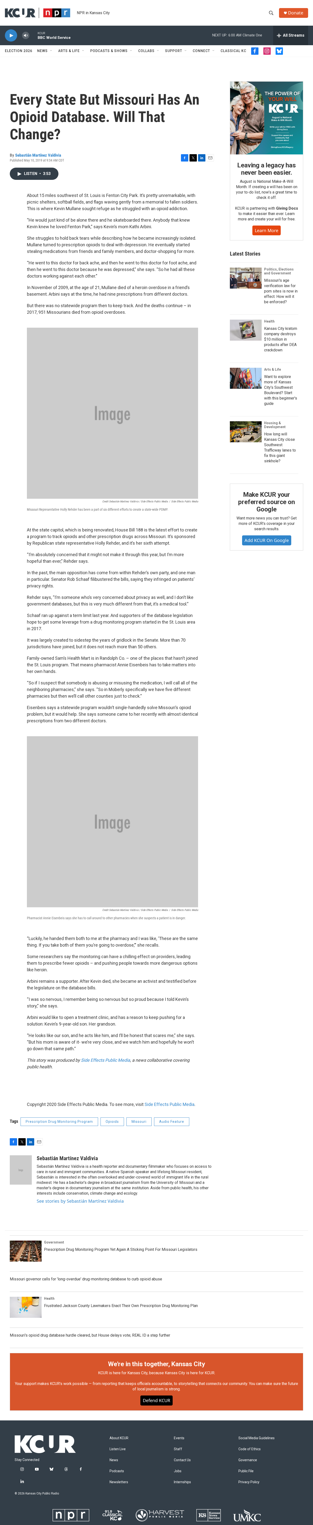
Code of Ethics (249, 1449)
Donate (295, 12)
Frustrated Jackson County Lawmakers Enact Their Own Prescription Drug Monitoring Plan (121, 1305)
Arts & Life (69, 51)
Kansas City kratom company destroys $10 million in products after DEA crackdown (280, 339)
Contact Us (182, 1460)
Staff (178, 1449)
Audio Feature (171, 1122)
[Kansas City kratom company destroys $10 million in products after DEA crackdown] (246, 330)
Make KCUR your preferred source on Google (266, 502)
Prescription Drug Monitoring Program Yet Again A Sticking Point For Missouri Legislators (120, 1249)
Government (54, 1242)
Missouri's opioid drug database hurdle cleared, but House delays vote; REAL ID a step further (90, 1335)
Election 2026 (18, 51)
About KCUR (119, 1438)
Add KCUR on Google (267, 540)
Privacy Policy (248, 1482)
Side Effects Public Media (105, 1060)
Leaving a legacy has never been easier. (266, 169)
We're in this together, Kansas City (156, 1364)
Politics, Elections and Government (279, 271)
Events (179, 1438)
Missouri (139, 1122)
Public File (246, 1471)
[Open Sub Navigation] (51, 51)
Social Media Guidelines (256, 1438)
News (42, 51)
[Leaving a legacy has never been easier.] (266, 118)
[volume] (26, 35)
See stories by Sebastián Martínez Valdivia (80, 1201)
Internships (182, 1482)
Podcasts (117, 1471)
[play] (11, 35)
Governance (247, 1460)
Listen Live (118, 1449)
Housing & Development (275, 425)
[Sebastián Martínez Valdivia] (21, 1170)
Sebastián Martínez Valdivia (38, 155)
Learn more (266, 230)
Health (269, 321)
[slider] (33, 35)
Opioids (112, 1122)
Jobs (177, 1471)
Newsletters (119, 1482)
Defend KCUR (156, 1400)
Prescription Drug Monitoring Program (59, 1122)
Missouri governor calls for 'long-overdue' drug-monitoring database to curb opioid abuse (86, 1279)
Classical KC (233, 51)
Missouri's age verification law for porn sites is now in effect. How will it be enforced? (281, 291)
